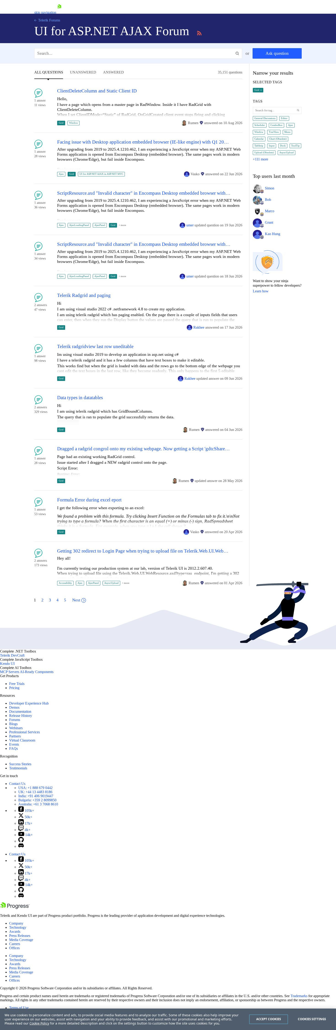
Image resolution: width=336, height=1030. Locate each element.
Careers (14, 944)
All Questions (48, 72)
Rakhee (198, 327)
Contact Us (17, 784)
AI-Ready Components (36, 672)
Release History (20, 716)
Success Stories (20, 764)
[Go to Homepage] (59, 12)
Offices (14, 948)
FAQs (13, 748)
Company (16, 923)
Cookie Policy (39, 1023)
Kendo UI (7, 664)
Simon (269, 188)
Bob (268, 200)
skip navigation (45, 12)
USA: (35, 788)
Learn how (261, 291)
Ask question (277, 53)
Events (14, 744)
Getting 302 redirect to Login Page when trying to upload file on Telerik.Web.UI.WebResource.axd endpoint (143, 551)
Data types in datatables (80, 397)
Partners (15, 736)
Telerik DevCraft (12, 655)
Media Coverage (21, 940)
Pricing (14, 688)
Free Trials (16, 684)
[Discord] (21, 846)
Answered (113, 72)
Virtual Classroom (22, 740)
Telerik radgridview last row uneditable (95, 346)
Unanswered (83, 72)
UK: (35, 792)
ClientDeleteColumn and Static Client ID (97, 91)
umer (190, 225)
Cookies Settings (312, 1019)
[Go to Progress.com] (15, 908)
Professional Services (24, 732)
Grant (269, 222)
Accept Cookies (268, 1019)
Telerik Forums (48, 20)
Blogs (13, 724)
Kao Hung (272, 234)
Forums (14, 720)
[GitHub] (21, 841)
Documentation (20, 711)
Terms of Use (19, 1008)
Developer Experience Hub (29, 703)
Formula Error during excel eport (89, 500)
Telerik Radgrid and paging (84, 295)
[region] (168, 1019)
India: (35, 796)
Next (76, 600)
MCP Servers (9, 672)
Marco (269, 211)
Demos (14, 707)
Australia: (38, 804)
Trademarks (299, 996)
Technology (17, 927)
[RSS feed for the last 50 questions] (199, 32)
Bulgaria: (37, 800)
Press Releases (19, 936)
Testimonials (18, 768)
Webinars (16, 728)
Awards (14, 931)
